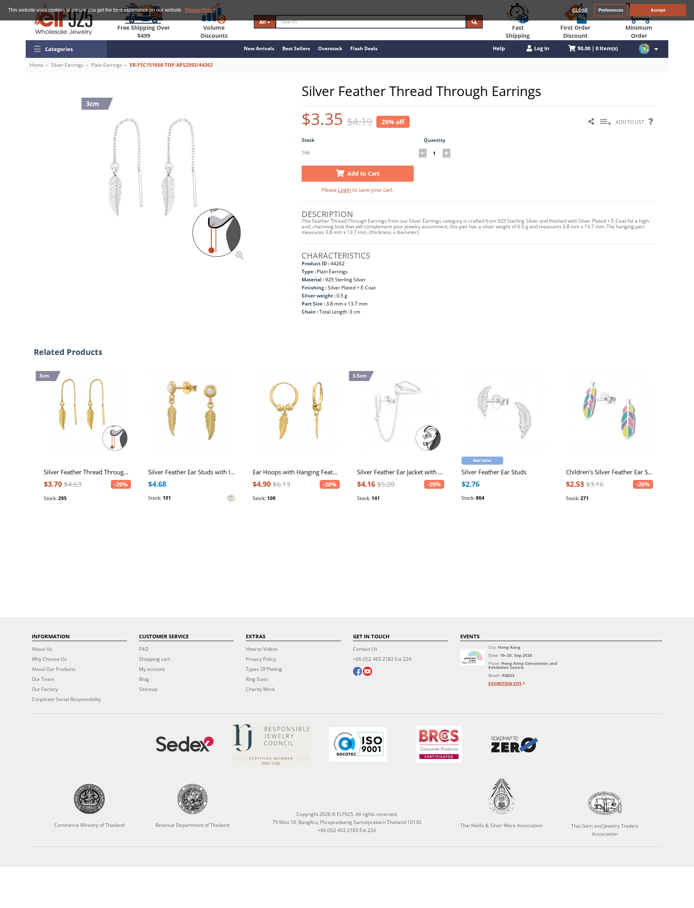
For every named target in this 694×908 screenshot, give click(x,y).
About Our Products (54, 669)
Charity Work (260, 689)
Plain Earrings (106, 64)
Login (344, 189)
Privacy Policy (261, 659)
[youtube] (367, 672)
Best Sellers (296, 48)
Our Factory (45, 689)
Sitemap (148, 689)
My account (152, 669)
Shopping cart (154, 659)
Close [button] (580, 10)
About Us (42, 649)
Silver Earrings (67, 64)
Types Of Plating (264, 669)
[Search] (474, 22)
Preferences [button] (610, 10)
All (263, 21)
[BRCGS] (439, 744)
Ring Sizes (257, 679)
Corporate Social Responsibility (66, 699)
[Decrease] (423, 153)
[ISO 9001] (357, 744)
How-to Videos (262, 649)
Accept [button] (658, 10)
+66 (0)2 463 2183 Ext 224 (382, 659)
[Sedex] (184, 744)
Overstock (330, 48)
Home (36, 64)
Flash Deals (364, 48)
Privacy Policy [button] (200, 10)
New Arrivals (259, 48)
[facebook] (357, 672)
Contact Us (365, 649)
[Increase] (446, 153)
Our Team (43, 679)
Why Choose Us (49, 659)
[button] (66, 49)
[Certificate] (271, 744)
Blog (144, 679)
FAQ (143, 649)
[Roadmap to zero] (515, 744)
